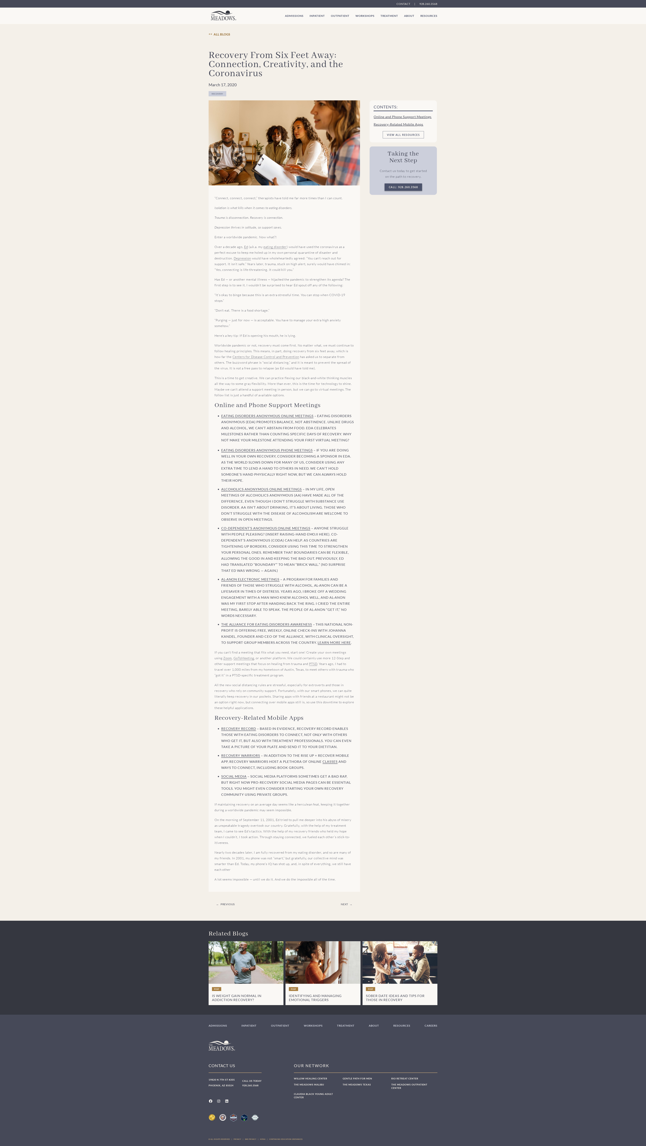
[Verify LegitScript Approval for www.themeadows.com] (244, 1117)
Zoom (227, 658)
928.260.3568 (428, 3)
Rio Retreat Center (404, 1078)
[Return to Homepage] (223, 15)
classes (330, 761)
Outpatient (340, 15)
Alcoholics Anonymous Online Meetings (261, 489)
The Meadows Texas (357, 1084)
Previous (228, 904)
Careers (431, 1025)
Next (344, 904)
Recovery (217, 93)
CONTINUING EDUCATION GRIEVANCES (286, 1139)
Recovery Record (238, 729)
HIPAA (262, 1139)
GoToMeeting (244, 658)
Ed (246, 247)
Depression (242, 258)
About (409, 15)
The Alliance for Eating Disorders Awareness (266, 624)
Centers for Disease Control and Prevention (265, 357)
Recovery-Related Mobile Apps (398, 124)
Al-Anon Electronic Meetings (250, 579)
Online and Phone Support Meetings (403, 117)
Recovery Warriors (240, 755)
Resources (428, 15)
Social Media (234, 776)
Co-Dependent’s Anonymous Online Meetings (265, 528)
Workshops (364, 15)
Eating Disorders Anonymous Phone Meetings (267, 450)
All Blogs (222, 34)
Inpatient (317, 15)
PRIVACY (237, 1139)
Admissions (294, 15)
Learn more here (334, 642)
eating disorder (275, 247)
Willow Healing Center (310, 1078)
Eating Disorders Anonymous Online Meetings (267, 416)
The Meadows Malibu (309, 1084)
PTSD (313, 664)
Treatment (389, 15)
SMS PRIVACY (250, 1139)
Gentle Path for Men (357, 1078)
